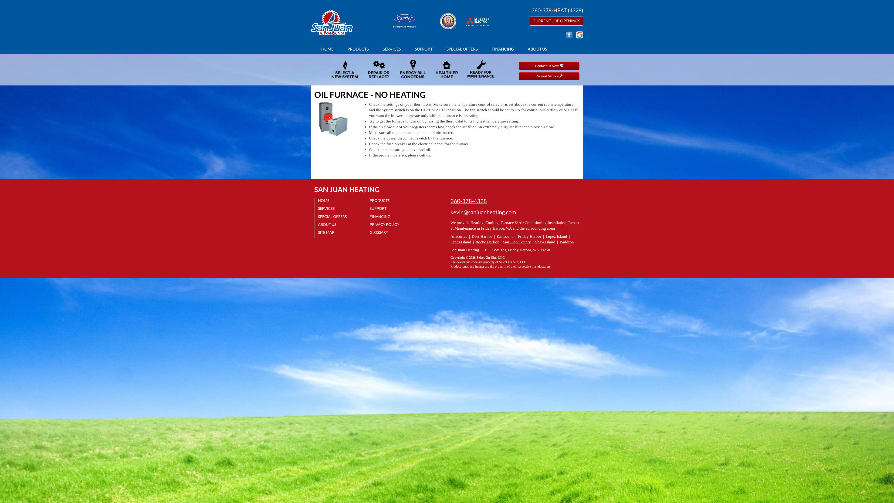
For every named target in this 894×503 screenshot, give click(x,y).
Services (392, 49)
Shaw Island (545, 242)
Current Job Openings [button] (556, 20)
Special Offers (462, 49)
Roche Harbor (487, 242)
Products (358, 49)
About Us (537, 49)
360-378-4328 (468, 201)
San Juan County (517, 242)
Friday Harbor (529, 236)
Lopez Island (556, 236)
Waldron (567, 242)
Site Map (326, 232)
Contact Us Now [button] (547, 66)
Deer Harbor (482, 236)
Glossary (379, 232)
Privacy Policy (384, 224)
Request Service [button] (547, 76)
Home (327, 49)
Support (424, 49)
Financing (503, 49)
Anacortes (458, 236)
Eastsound (505, 236)
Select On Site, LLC (491, 257)
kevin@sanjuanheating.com (483, 212)
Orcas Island (460, 242)
